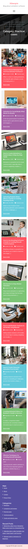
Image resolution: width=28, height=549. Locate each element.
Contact (6, 494)
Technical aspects (8, 515)
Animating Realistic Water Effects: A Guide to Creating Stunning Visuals (12, 198)
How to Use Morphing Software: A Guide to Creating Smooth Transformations (13, 242)
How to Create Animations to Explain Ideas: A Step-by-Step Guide (12, 155)
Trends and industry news (11, 518)
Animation (6, 505)
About (5, 491)
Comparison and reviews (10, 508)
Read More (6, 84)
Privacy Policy (7, 498)
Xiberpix (14, 3)
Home (5, 488)
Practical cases (20, 74)
